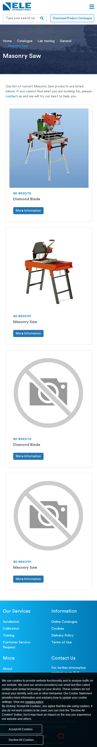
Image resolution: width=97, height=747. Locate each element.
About (7, 668)
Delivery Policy (62, 635)
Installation (11, 621)
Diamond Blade (26, 199)
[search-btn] (42, 18)
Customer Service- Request (17, 645)
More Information (28, 210)
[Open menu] (91, 7)
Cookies (57, 628)
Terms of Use (61, 642)
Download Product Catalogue (72, 18)
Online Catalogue (64, 621)
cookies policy (34, 702)
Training (8, 635)
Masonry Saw (25, 322)
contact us (14, 96)
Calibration (11, 628)
